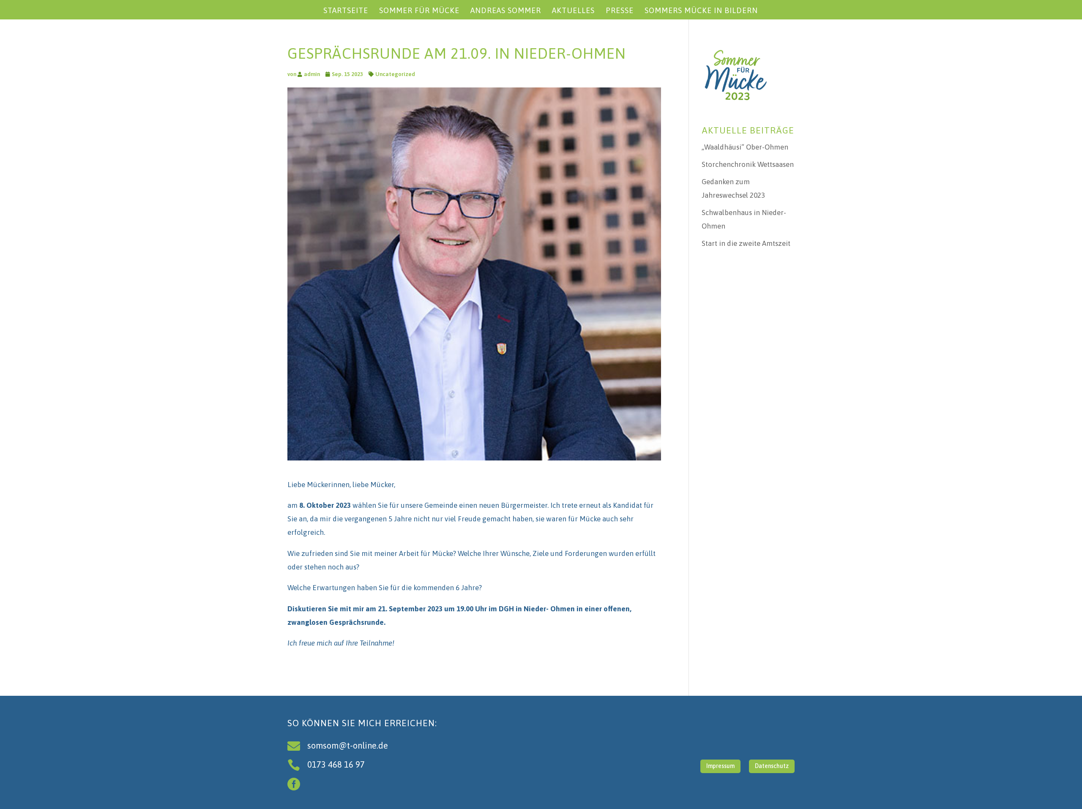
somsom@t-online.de (347, 745)
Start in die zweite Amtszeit (746, 243)
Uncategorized (395, 74)
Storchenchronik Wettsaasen (748, 164)
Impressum (720, 766)
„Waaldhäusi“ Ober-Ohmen (745, 147)
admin (312, 74)
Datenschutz (772, 766)
